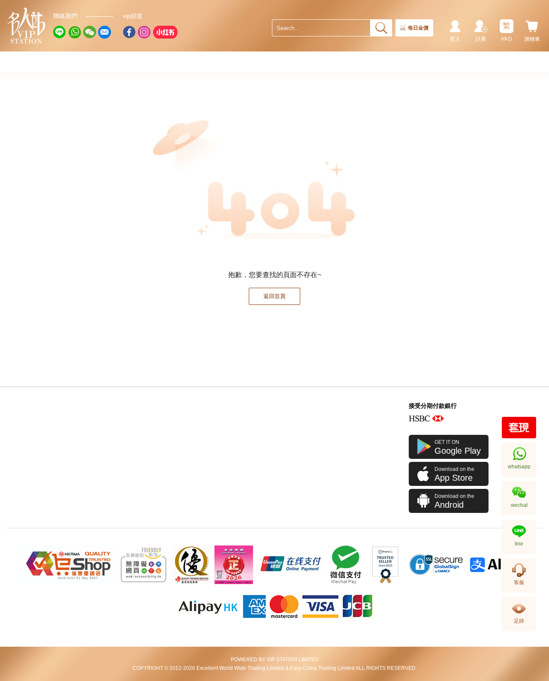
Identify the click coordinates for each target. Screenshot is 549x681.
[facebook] (129, 32)
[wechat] (89, 32)
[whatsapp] (74, 32)
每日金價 (418, 28)
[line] (59, 32)
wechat (519, 505)
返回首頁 (274, 296)
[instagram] (144, 32)
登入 (455, 39)
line (519, 544)
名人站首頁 (26, 25)
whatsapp (519, 467)
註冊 (481, 39)
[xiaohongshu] (165, 32)
